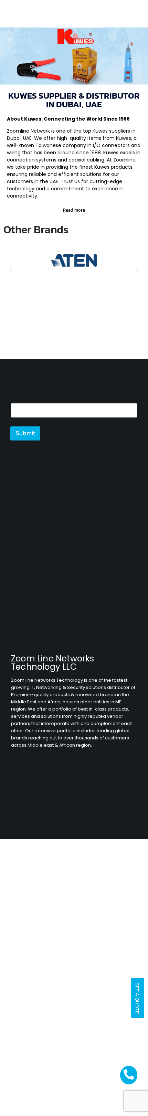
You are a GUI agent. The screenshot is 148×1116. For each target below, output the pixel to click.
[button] (11, 269)
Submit (25, 433)
